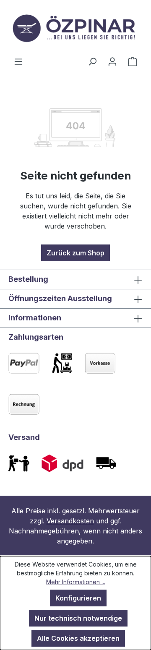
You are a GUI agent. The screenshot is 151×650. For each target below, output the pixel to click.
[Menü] (18, 61)
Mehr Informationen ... (75, 581)
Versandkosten (70, 521)
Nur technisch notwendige (78, 618)
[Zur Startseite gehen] (75, 28)
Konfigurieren (78, 598)
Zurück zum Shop (75, 253)
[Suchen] (92, 61)
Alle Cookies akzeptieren (78, 638)
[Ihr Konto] (112, 61)
